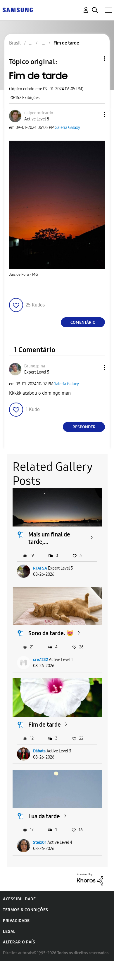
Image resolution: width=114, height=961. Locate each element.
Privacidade (16, 920)
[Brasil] (17, 9)
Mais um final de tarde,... (49, 538)
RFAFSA (40, 568)
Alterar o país (19, 942)
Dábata (39, 751)
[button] (94, 114)
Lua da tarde (44, 816)
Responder (84, 427)
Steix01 (39, 842)
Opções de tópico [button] (94, 58)
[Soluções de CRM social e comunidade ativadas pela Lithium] (90, 879)
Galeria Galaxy (67, 127)
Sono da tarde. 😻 (51, 633)
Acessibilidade (19, 899)
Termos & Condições (25, 909)
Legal (9, 931)
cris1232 (40, 659)
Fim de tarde (44, 724)
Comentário (83, 322)
